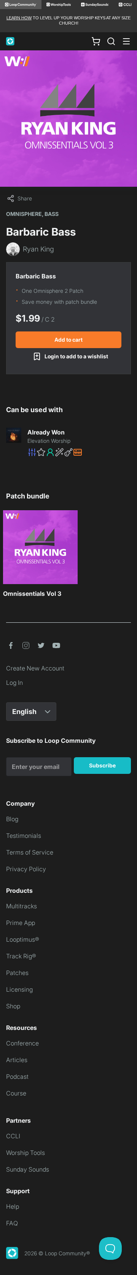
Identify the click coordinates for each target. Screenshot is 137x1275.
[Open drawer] (126, 41)
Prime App (20, 923)
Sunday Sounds (27, 1169)
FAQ (12, 1223)
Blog (12, 819)
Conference (22, 1043)
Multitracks (21, 906)
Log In (14, 682)
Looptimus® (22, 939)
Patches (17, 973)
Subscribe (102, 765)
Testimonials (23, 835)
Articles (16, 1060)
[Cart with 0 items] (95, 40)
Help (12, 1206)
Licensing (19, 989)
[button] (79, 452)
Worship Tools (25, 1152)
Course (16, 1093)
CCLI (13, 1136)
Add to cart (68, 339)
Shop (13, 1006)
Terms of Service (29, 852)
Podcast (17, 1076)
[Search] (111, 41)
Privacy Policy (26, 869)
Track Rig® (21, 956)
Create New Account (35, 668)
